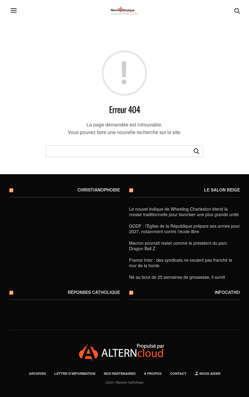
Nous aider (209, 373)
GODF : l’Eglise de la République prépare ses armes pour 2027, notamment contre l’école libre (184, 228)
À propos (153, 373)
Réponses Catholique (94, 292)
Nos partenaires (119, 373)
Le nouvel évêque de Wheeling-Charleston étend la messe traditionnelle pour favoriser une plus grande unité (184, 211)
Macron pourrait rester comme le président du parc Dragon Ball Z (178, 245)
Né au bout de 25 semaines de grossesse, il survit (177, 277)
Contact (178, 373)
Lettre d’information (74, 373)
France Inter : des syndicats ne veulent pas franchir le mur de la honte (180, 262)
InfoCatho (227, 292)
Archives (37, 373)
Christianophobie (98, 190)
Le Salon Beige (222, 190)
